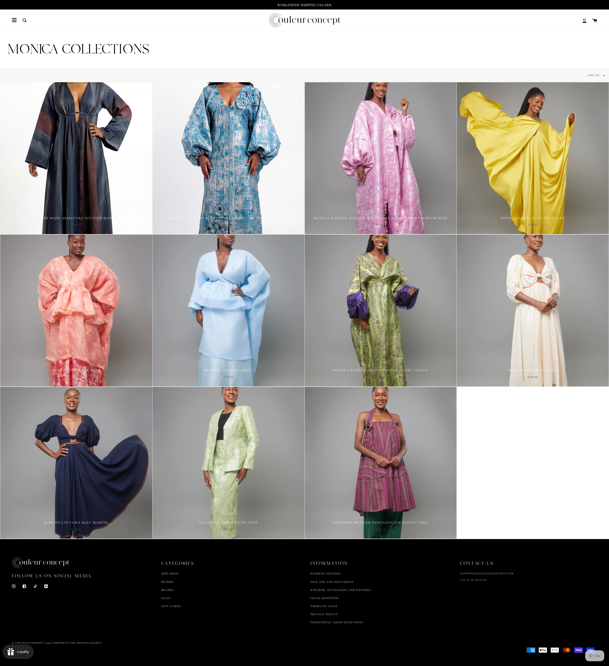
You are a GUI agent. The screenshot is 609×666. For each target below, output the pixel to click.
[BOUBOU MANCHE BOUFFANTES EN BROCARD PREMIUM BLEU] (228, 158)
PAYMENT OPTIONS (325, 573)
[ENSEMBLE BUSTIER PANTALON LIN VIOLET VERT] (381, 463)
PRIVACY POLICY (324, 614)
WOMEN (167, 582)
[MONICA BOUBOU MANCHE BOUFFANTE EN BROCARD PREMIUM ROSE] (381, 158)
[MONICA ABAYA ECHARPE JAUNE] (533, 158)
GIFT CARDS (171, 606)
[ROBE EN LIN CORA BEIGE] (533, 310)
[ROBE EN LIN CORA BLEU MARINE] (76, 463)
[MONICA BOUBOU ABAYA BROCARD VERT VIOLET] (381, 310)
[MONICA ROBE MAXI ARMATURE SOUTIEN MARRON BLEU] (76, 158)
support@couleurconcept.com (487, 573)
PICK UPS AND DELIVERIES (331, 582)
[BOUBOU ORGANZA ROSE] (76, 310)
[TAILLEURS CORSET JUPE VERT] (228, 463)
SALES (166, 598)
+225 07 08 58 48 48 (473, 579)
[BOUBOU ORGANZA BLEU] (228, 310)
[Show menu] (14, 20)
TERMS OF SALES (324, 606)
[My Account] (584, 20)
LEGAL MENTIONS (324, 598)
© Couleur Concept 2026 (31, 642)
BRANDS (167, 590)
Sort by (594, 75)
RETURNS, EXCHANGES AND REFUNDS (340, 590)
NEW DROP (169, 573)
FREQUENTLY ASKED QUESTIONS (336, 622)
